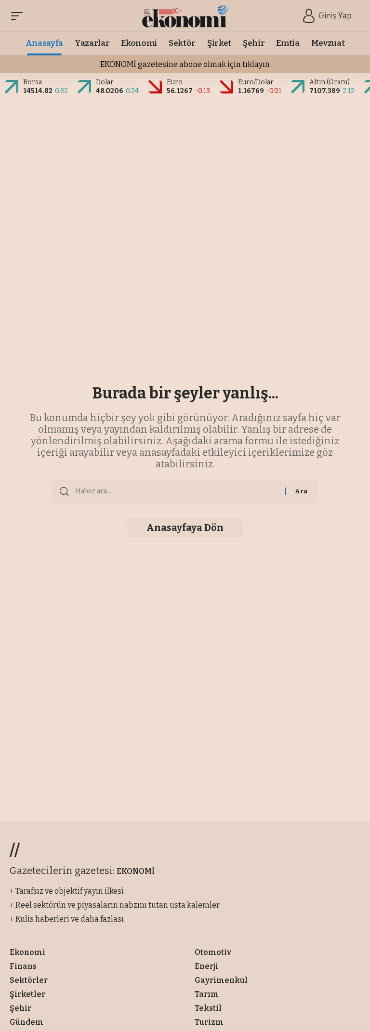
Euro (175, 82)
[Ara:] (176, 491)
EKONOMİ (136, 871)
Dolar (105, 82)
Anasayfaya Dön (185, 527)
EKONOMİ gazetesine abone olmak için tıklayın (185, 64)
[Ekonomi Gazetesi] (185, 16)
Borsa (32, 82)
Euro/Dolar (256, 82)
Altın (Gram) (329, 82)
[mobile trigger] (19, 16)
